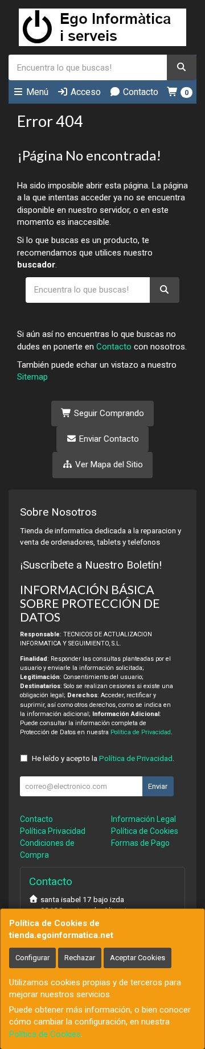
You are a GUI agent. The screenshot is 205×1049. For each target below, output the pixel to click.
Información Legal (143, 819)
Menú (36, 92)
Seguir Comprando (108, 413)
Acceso (84, 92)
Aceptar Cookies (137, 957)
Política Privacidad (52, 831)
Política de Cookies (45, 1034)
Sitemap (32, 377)
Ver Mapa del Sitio (108, 464)
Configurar (32, 957)
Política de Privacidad (140, 732)
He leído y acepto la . (103, 758)
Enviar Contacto (108, 439)
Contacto (139, 92)
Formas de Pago (140, 843)
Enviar (157, 786)
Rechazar (79, 957)
